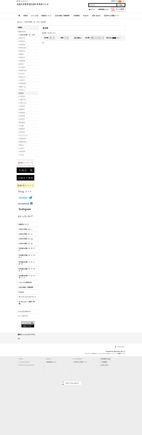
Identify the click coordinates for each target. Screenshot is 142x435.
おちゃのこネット (119, 351)
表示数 (46, 38)
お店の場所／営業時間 (26, 287)
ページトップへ (121, 346)
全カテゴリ (22, 31)
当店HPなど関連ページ (80, 362)
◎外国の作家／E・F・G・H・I (27, 256)
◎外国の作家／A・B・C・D (27, 249)
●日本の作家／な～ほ (26, 239)
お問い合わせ (104, 365)
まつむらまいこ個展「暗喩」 (27, 302)
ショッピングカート (25, 362)
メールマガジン (78, 359)
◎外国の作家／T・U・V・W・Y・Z (27, 276)
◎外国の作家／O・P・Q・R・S (27, 270)
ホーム (21, 359)
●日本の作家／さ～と (26, 234)
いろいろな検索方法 (25, 282)
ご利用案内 (104, 362)
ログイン (92, 9)
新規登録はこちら (104, 9)
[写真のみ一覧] (114, 38)
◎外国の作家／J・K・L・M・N (27, 263)
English (21, 292)
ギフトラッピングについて (27, 297)
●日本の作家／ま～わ (26, 243)
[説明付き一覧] (119, 38)
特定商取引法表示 (106, 359)
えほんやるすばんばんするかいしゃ (33, 4)
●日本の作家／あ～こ (26, 229)
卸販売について (24, 224)
